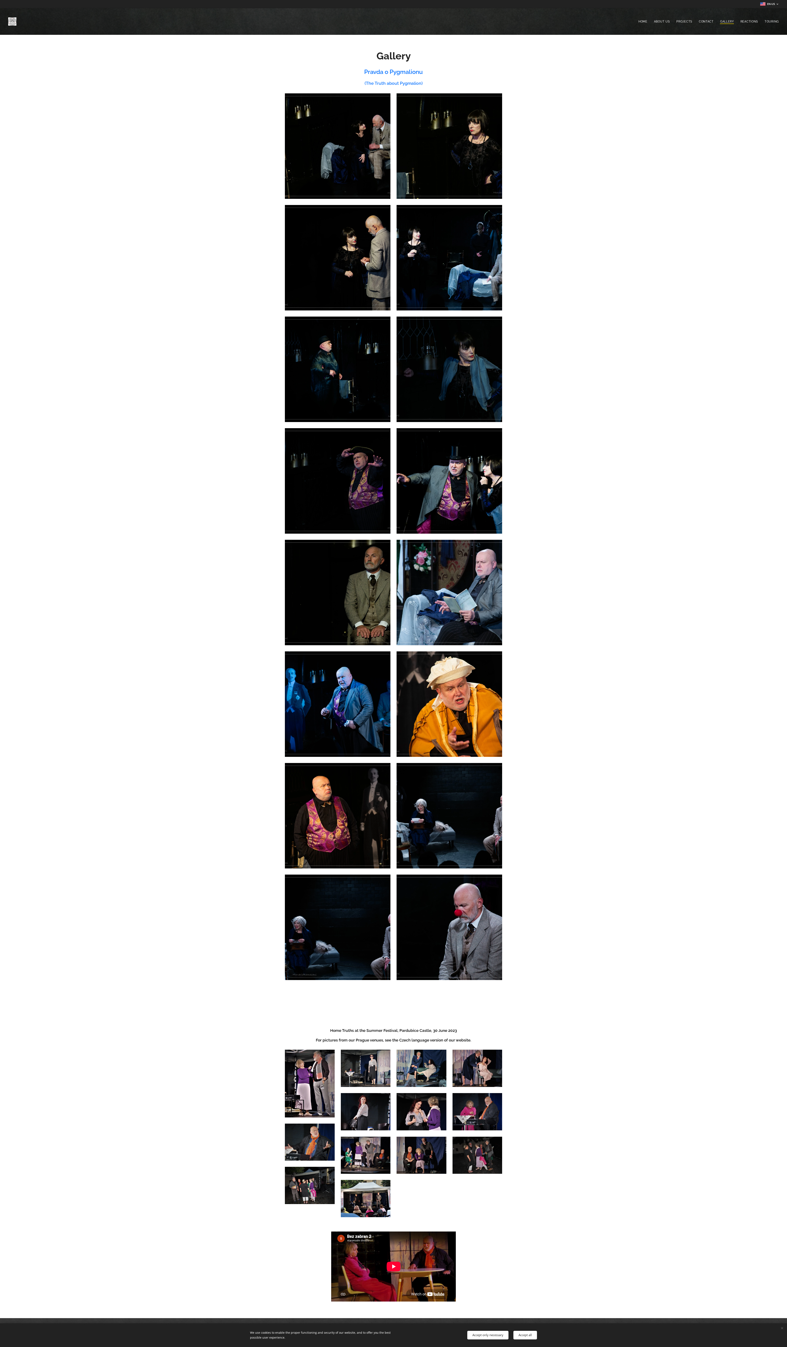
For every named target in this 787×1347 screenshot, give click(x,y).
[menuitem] (644, 21)
